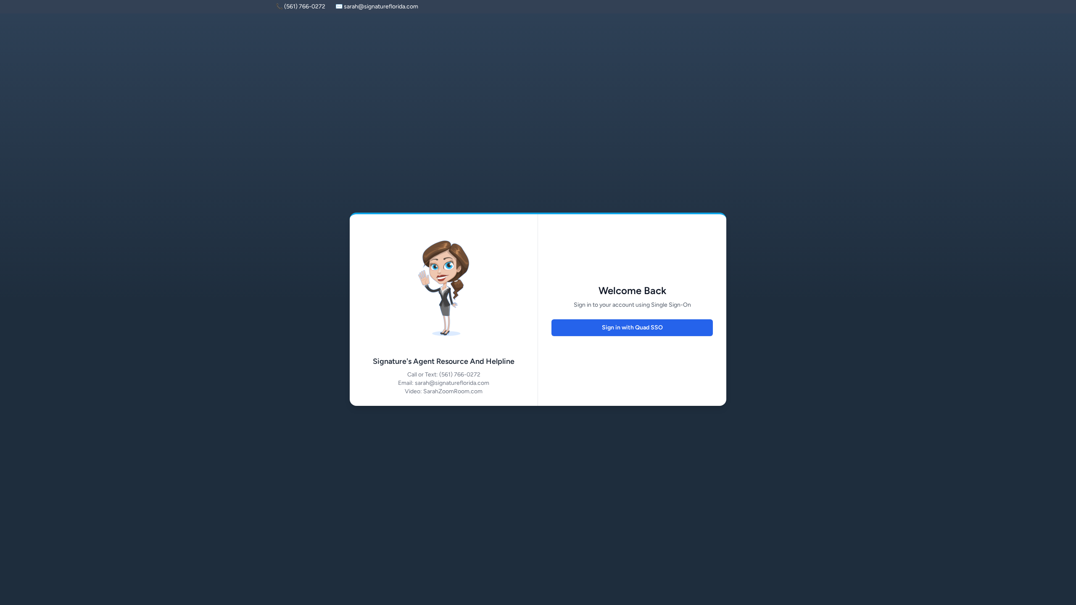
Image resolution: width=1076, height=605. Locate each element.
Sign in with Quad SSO (632, 327)
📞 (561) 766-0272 (300, 6)
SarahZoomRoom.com (453, 391)
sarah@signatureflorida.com (452, 383)
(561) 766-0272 (459, 374)
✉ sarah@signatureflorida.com (376, 6)
